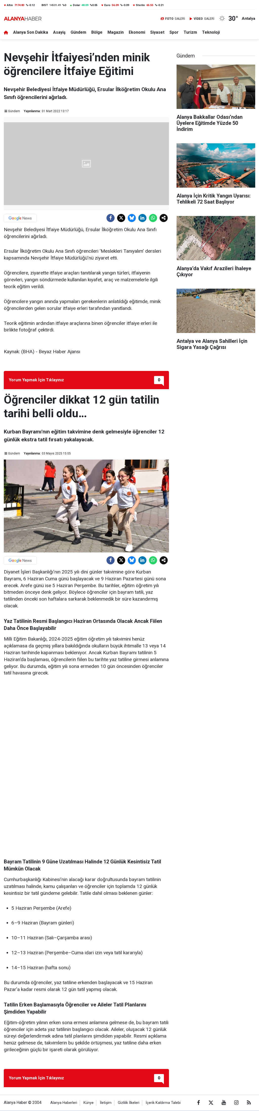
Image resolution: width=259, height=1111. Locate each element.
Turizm (190, 32)
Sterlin (140, 5)
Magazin (115, 32)
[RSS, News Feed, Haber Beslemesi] (249, 1103)
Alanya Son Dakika (30, 32)
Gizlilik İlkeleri (128, 1103)
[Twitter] (121, 218)
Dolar (76, 5)
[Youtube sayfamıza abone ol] (223, 1103)
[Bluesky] (132, 218)
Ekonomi (137, 32)
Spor (174, 32)
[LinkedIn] (142, 218)
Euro (107, 5)
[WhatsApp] (153, 218)
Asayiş (59, 32)
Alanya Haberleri (63, 1103)
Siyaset (157, 32)
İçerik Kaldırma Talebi (163, 1103)
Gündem (78, 32)
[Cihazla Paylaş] (164, 218)
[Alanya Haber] (22, 18)
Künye (88, 1103)
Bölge (96, 32)
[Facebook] (110, 218)
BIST (44, 5)
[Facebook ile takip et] (198, 1103)
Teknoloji (211, 32)
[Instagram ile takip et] (236, 1103)
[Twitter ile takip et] (211, 1103)
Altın (10, 5)
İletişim (106, 1103)
